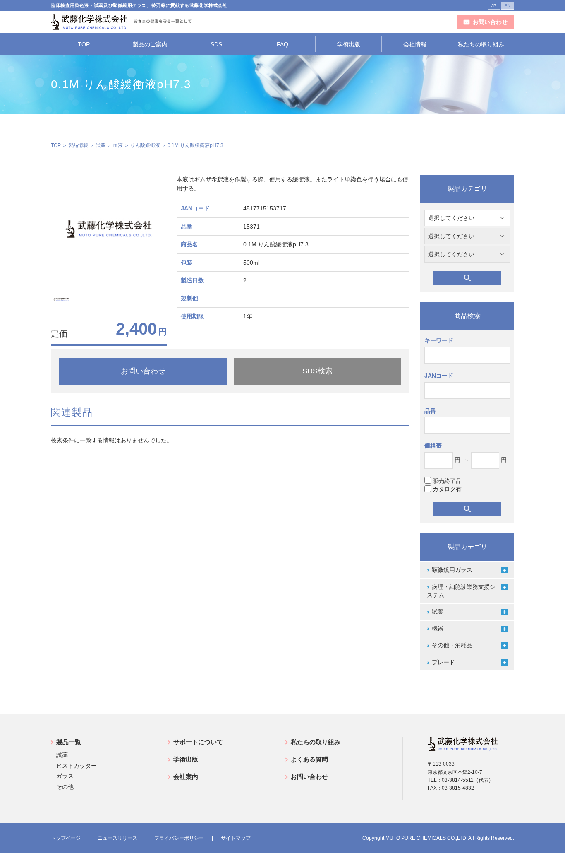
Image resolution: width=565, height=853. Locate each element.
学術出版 (348, 44)
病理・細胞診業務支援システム (461, 590)
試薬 (100, 145)
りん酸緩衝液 (145, 145)
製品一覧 (68, 741)
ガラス (65, 776)
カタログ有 (447, 489)
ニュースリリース (117, 838)
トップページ (66, 838)
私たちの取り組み (481, 44)
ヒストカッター (76, 765)
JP (493, 5)
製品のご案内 (150, 44)
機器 (437, 628)
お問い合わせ (309, 776)
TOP (84, 44)
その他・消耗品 (452, 645)
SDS (216, 44)
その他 (65, 786)
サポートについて (198, 741)
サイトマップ (236, 838)
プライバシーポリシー (179, 838)
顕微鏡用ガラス (452, 569)
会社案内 (185, 776)
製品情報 (78, 145)
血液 (118, 145)
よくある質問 (309, 759)
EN (507, 5)
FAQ (282, 44)
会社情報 (414, 44)
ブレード (443, 662)
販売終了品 (447, 480)
